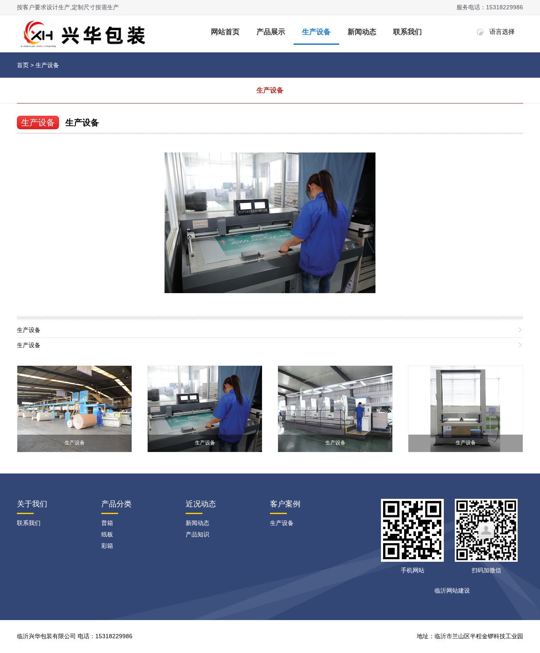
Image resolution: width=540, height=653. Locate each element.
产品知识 (197, 534)
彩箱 (107, 545)
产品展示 (270, 32)
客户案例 (285, 504)
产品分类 (116, 504)
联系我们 (407, 32)
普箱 (107, 523)
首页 (23, 65)
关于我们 (32, 504)
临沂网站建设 (452, 590)
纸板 (107, 534)
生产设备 (316, 32)
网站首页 (225, 32)
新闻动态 (362, 32)
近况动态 (201, 504)
